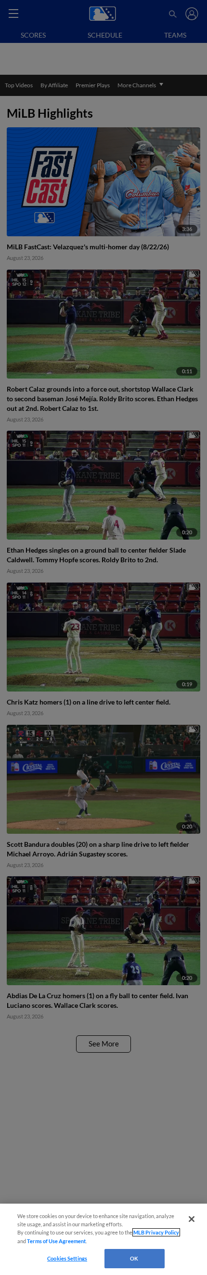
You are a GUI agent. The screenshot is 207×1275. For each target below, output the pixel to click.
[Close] (191, 1219)
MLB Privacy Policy (156, 1232)
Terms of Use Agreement (56, 1241)
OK (134, 1258)
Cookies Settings (67, 1258)
